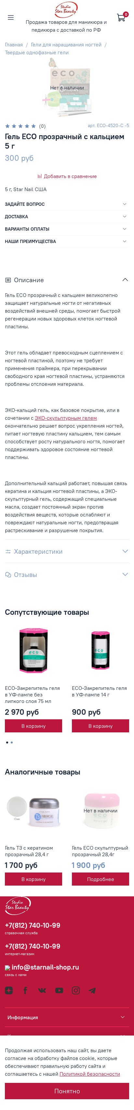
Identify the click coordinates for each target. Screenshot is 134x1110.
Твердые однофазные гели (37, 52)
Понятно (67, 1091)
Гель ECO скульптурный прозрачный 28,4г (100, 850)
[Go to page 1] (7, 742)
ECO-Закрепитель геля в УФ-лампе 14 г (99, 691)
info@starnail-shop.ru (44, 967)
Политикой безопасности (90, 1073)
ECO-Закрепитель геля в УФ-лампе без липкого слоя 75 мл (32, 694)
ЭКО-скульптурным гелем (66, 418)
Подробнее (100, 879)
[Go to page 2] (12, 742)
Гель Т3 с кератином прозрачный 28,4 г (29, 850)
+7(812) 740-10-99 (32, 925)
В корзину (33, 726)
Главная (14, 44)
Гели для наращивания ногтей (66, 44)
